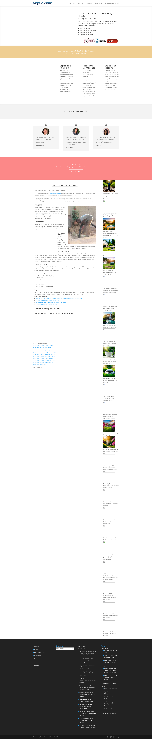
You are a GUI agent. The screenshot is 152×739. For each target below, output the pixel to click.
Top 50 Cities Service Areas (109, 713)
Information (89, 3)
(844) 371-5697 (81, 111)
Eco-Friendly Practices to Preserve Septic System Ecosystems (109, 633)
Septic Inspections (109, 709)
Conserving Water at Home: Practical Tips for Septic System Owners (110, 361)
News (74, 3)
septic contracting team (39, 364)
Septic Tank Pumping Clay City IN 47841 (43, 362)
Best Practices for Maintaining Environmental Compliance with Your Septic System (87, 667)
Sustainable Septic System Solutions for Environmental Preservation (110, 615)
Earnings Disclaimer (39, 652)
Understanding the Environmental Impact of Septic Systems (109, 272)
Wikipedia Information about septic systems (47, 304)
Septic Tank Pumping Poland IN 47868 (43, 358)
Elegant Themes (44, 737)
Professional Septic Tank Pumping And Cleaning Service (110, 704)
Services (80, 3)
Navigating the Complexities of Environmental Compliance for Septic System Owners (87, 653)
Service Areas (98, 3)
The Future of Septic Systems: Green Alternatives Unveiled (110, 503)
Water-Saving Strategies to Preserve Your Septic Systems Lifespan (110, 308)
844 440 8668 (71, 185)
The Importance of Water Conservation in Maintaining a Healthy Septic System (110, 290)
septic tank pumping (55, 193)
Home (69, 3)
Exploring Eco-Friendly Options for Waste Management (109, 521)
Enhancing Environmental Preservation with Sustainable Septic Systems (110, 416)
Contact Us (37, 649)
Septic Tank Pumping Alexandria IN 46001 (44, 351)
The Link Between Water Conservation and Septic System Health (109, 343)
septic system (38, 215)
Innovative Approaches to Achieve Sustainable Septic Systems (110, 380)
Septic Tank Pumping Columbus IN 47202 (44, 360)
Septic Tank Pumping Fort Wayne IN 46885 (44, 354)
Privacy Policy (37, 655)
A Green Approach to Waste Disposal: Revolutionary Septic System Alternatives (110, 467)
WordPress (59, 737)
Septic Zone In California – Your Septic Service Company (111, 677)
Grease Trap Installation (110, 688)
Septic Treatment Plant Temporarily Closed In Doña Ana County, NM (110, 670)
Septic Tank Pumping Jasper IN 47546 (43, 345)
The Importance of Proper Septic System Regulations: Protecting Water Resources (110, 215)
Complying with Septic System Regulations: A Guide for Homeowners (111, 254)
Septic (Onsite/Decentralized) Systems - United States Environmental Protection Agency (59, 298)
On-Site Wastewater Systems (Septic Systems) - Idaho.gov (51, 302)
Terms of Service (38, 662)
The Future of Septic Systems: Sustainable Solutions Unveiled (109, 398)
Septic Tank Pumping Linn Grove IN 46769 (44, 356)
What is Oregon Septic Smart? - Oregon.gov (47, 300)
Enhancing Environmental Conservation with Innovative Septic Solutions (111, 485)
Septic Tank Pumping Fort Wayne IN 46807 (44, 352)
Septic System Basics (110, 3)
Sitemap (36, 665)
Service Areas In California (109, 683)
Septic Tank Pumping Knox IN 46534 (42, 347)
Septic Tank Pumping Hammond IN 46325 (44, 349)
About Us (36, 646)
